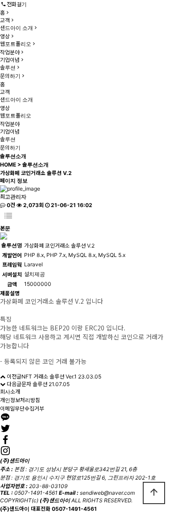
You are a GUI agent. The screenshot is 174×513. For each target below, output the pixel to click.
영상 (5, 36)
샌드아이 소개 (16, 27)
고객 (5, 20)
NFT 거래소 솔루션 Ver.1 (49, 376)
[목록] (8, 216)
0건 (10, 205)
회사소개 (10, 391)
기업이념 (10, 60)
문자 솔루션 (34, 384)
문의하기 (10, 76)
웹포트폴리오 (15, 44)
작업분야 (10, 52)
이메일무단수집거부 (22, 408)
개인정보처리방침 (20, 400)
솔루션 (8, 67)
